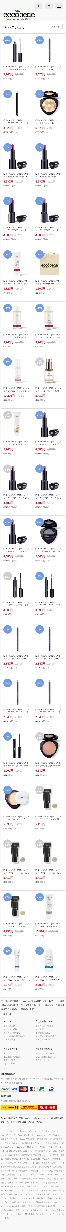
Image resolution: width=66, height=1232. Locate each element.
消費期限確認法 (43, 1033)
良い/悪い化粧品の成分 (46, 1036)
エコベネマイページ (45, 1053)
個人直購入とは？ (12, 1039)
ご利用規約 (11, 1122)
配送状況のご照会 (12, 1057)
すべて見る (10, 1063)
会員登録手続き (43, 1060)
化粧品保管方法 (43, 1039)
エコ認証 (40, 1029)
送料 (6, 1053)
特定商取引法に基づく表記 (30, 1122)
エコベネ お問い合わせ (14, 1029)
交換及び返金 (10, 1060)
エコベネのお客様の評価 (15, 1036)
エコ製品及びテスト (45, 1026)
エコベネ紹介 (10, 1026)
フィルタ (55, 26)
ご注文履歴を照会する (46, 1057)
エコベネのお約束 (12, 1033)
